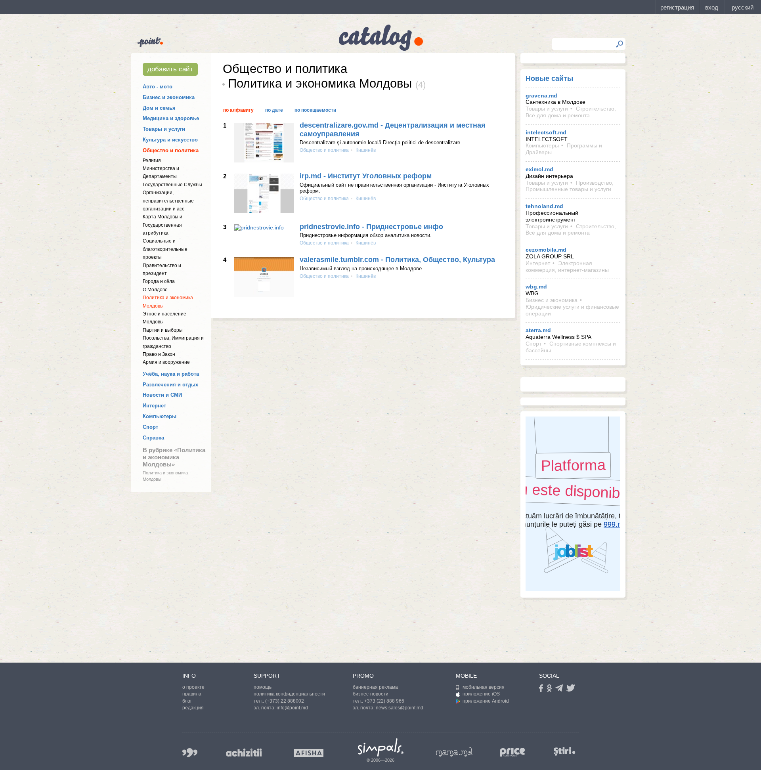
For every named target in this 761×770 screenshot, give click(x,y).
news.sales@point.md (399, 708)
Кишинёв (365, 150)
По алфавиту (238, 110)
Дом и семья (159, 108)
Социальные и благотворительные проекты (165, 249)
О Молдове (155, 289)
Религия (152, 160)
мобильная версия (484, 687)
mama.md (454, 752)
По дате (274, 110)
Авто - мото (157, 87)
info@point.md (292, 708)
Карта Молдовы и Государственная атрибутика (162, 225)
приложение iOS (481, 694)
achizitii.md (244, 752)
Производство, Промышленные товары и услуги (570, 186)
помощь (263, 687)
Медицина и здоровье (171, 118)
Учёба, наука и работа (171, 374)
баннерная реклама (375, 687)
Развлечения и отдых (170, 385)
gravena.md (541, 95)
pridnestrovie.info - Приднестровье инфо (371, 227)
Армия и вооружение (166, 362)
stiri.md (564, 751)
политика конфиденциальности (289, 694)
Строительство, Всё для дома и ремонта (571, 111)
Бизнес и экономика (169, 97)
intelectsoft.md (546, 132)
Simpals (380, 747)
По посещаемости (315, 110)
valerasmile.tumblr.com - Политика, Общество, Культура (397, 260)
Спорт (150, 427)
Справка (153, 438)
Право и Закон (159, 354)
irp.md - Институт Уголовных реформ (366, 176)
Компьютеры (159, 416)
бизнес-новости (370, 694)
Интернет (154, 406)
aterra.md (538, 330)
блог (187, 701)
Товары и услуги (164, 129)
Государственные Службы (172, 184)
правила (191, 694)
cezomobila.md (546, 249)
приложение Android (486, 701)
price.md (512, 752)
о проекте (193, 687)
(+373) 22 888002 (284, 701)
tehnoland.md (544, 206)
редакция (193, 708)
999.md (189, 752)
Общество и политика (171, 150)
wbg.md (536, 286)
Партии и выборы (163, 330)
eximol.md (539, 169)
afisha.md (308, 753)
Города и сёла (159, 281)
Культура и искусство (170, 140)
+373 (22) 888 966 (384, 701)
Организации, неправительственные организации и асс (168, 201)
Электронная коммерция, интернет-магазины (567, 266)
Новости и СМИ (162, 395)
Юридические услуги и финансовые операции (572, 310)
